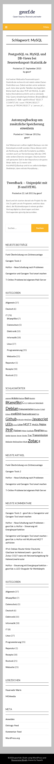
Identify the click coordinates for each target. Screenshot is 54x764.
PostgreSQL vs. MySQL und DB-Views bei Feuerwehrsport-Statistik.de (27, 58)
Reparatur (10, 362)
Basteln (32, 398)
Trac (30, 435)
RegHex (39, 430)
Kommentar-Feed (13, 731)
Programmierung (15, 350)
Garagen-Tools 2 (13, 261)
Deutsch (9, 309)
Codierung (31, 403)
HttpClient (28, 419)
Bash (27, 398)
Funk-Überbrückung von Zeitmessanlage (24, 254)
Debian (12, 408)
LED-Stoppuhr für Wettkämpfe (30, 568)
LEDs (9, 424)
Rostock (9, 375)
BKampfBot (12, 318)
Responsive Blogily (19, 760)
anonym (8, 398)
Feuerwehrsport (29, 414)
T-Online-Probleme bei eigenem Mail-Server (26, 279)
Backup (21, 398)
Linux (9, 344)
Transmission (40, 435)
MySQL (35, 424)
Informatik (12, 337)
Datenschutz (13, 325)
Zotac (33, 440)
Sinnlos (24, 435)
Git (38, 414)
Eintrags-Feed (12, 725)
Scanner (13, 435)
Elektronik (11, 331)
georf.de (27, 12)
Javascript (40, 419)
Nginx (42, 424)
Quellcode (30, 431)
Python (24, 431)
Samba (8, 435)
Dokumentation (26, 409)
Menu (46, 27)
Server (19, 435)
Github (11, 419)
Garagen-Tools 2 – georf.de (18, 513)
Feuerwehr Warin (13, 690)
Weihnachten (18, 442)
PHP (9, 430)
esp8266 (16, 413)
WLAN (25, 442)
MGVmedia (11, 696)
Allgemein (10, 302)
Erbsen (8, 414)
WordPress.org (13, 738)
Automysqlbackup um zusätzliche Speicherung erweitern (27, 124)
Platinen (17, 430)
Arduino (15, 398)
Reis (45, 431)
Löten (20, 424)
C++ (25, 403)
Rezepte (9, 369)
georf (28, 72)
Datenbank (39, 403)
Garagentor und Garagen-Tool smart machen (26, 273)
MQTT (27, 424)
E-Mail (42, 409)
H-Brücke (20, 419)
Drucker (37, 409)
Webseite (11, 356)
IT (7, 315)
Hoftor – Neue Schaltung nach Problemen (24, 267)
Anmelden (10, 719)
